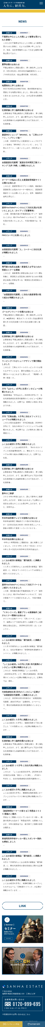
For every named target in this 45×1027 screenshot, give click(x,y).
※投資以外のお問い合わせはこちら (16, 1014)
